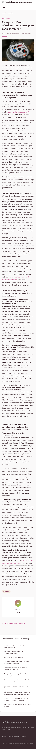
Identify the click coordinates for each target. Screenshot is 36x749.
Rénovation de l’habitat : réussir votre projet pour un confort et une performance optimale (17, 693)
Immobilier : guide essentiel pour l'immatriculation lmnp (13, 652)
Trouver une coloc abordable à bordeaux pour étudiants (17, 705)
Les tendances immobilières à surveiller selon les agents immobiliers (17, 681)
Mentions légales (13, 736)
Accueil (4, 13)
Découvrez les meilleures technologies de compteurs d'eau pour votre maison (16, 699)
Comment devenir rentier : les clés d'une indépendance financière (15, 668)
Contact (23, 736)
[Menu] (4, 8)
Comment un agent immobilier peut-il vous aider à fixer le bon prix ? (16, 662)
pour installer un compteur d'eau (19, 112)
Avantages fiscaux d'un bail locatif (14, 657)
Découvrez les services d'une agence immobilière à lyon (14, 646)
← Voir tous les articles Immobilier (13, 623)
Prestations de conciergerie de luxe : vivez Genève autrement (16, 687)
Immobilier (10, 13)
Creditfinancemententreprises (17, 2)
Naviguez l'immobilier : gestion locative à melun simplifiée (16, 674)
